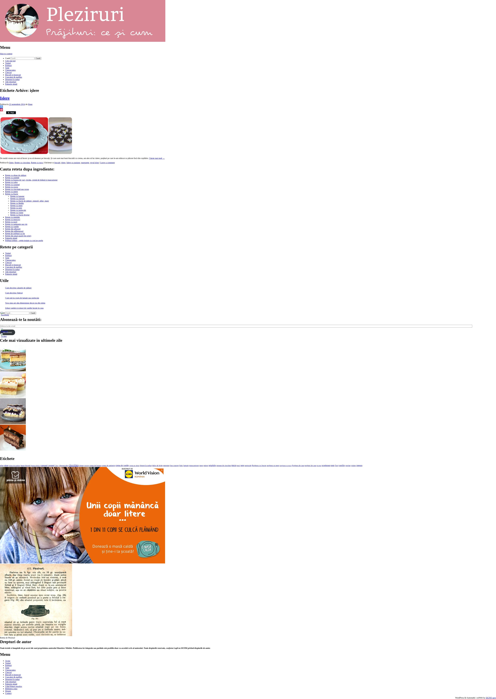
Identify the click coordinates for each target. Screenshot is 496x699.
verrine (348, 465)
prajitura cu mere (273, 466)
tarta (332, 465)
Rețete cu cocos (11, 187)
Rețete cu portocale (18, 210)
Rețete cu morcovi (12, 219)
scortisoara (326, 465)
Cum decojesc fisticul (14, 293)
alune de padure (14, 466)
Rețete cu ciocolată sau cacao (17, 189)
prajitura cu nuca (286, 466)
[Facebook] (248, 107)
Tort (336, 466)
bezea (23, 465)
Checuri (8, 72)
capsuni (44, 465)
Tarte (7, 68)
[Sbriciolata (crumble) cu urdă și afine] (13, 423)
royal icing (94, 163)
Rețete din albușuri (12, 229)
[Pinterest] (248, 109)
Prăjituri (8, 65)
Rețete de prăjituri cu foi (15, 233)
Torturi (8, 63)
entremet (166, 465)
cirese (81, 465)
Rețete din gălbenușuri (14, 231)
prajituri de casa (310, 465)
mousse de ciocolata (223, 466)
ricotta (319, 466)
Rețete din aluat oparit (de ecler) (18, 236)
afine (2, 466)
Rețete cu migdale (12, 217)
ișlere (63, 163)
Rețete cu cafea (11, 182)
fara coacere (174, 466)
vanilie (342, 465)
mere (201, 465)
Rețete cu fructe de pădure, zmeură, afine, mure (29, 201)
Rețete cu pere (16, 208)
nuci (238, 465)
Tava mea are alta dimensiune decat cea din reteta (25, 303)
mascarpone (194, 465)
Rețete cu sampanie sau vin (16, 224)
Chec (57, 466)
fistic (181, 466)
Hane (30, 104)
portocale (248, 466)
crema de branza (95, 465)
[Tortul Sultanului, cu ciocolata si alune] (13, 450)
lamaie (186, 465)
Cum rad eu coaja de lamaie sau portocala (22, 298)
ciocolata (74, 465)
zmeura (359, 465)
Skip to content (6, 54)
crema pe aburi (134, 466)
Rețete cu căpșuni (17, 199)
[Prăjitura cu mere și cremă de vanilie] (13, 397)
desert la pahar (146, 465)
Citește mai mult (157, 158)
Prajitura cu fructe (259, 465)
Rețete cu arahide (12, 178)
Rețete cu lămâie (17, 203)
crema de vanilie (122, 465)
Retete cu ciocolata (22, 163)
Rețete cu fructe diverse (19, 215)
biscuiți (57, 163)
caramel (51, 465)
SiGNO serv (491, 698)
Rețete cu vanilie (12, 226)
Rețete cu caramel (12, 185)
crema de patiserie (108, 466)
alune (6, 465)
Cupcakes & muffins (13, 77)
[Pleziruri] (82, 41)
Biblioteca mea (11, 689)
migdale (212, 465)
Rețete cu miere (11, 192)
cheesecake (63, 465)
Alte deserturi (10, 82)
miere (206, 465)
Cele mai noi (10, 61)
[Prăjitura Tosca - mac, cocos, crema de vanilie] (13, 371)
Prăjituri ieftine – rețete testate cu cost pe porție (24, 240)
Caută (7, 58)
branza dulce (35, 466)
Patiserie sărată (11, 84)
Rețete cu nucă (11, 222)
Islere (5, 98)
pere (242, 465)
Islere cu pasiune (73, 163)
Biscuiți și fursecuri (13, 75)
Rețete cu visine (16, 212)
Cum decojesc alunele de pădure (18, 288)
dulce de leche (157, 466)
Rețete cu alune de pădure (15, 175)
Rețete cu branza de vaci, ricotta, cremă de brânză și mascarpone (31, 180)
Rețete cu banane (17, 196)
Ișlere (11, 163)
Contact (8, 693)
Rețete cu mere (16, 206)
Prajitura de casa (298, 466)
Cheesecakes (10, 70)
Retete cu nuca (37, 163)
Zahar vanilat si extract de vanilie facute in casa (24, 308)
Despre (8, 691)
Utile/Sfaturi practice (13, 686)
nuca (233, 465)
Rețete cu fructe (11, 194)
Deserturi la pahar (12, 79)
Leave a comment (107, 163)
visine (353, 465)
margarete (85, 163)
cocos (86, 465)
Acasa (7, 661)
